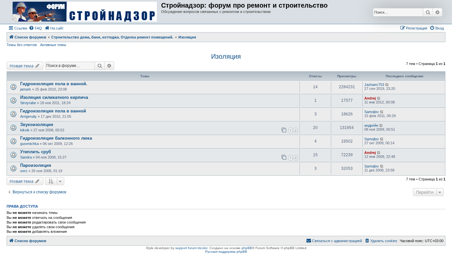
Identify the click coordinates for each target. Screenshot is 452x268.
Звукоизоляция (36, 124)
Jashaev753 (374, 85)
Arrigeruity (28, 116)
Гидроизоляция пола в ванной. (53, 83)
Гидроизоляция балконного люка (56, 138)
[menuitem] (35, 28)
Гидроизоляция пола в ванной (53, 110)
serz (23, 171)
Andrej (370, 98)
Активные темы (53, 45)
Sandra (26, 157)
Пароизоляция (35, 165)
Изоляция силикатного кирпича (54, 97)
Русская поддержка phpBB (226, 251)
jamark (25, 89)
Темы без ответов (22, 45)
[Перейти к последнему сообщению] (387, 85)
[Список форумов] (84, 12)
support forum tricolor (191, 248)
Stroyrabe (28, 103)
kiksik (24, 130)
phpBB (247, 248)
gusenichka (29, 144)
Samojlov (371, 112)
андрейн (371, 125)
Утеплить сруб (35, 151)
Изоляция (226, 56)
